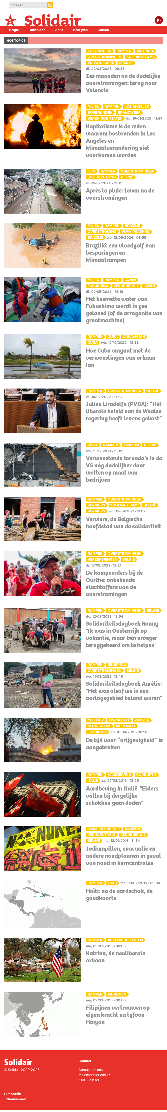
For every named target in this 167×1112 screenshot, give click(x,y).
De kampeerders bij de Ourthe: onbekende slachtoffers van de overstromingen (114, 583)
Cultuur (103, 30)
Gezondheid (99, 51)
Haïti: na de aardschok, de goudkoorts (119, 894)
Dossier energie (104, 829)
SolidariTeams (140, 57)
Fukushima (98, 286)
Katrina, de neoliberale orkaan (115, 956)
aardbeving (119, 775)
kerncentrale (101, 835)
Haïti (112, 883)
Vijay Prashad (136, 232)
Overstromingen (104, 57)
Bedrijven (80, 30)
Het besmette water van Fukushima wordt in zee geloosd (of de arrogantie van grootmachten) (124, 309)
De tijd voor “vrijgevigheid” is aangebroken (124, 743)
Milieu (93, 106)
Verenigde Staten (105, 118)
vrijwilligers (101, 63)
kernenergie (126, 286)
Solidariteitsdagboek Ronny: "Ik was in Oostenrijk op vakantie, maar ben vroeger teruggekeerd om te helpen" (123, 634)
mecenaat (126, 726)
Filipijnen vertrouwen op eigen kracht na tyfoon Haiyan (118, 1015)
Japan (130, 280)
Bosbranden (100, 112)
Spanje (126, 63)
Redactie (13, 1094)
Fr (159, 21)
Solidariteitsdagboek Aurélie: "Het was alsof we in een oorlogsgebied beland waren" (124, 691)
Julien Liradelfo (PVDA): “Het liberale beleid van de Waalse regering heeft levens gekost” (124, 411)
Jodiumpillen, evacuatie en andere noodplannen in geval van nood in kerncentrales (123, 856)
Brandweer (129, 112)
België (14, 30)
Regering (117, 665)
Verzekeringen (102, 559)
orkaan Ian (134, 337)
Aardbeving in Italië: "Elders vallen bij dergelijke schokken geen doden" (122, 796)
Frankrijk (97, 732)
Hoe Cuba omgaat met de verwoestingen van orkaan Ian (120, 358)
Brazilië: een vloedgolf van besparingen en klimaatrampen (120, 253)
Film (92, 171)
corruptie (146, 775)
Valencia (145, 51)
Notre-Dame (99, 726)
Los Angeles (137, 106)
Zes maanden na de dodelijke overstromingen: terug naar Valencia (123, 83)
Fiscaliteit (119, 720)
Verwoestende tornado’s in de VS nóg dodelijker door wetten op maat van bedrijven (124, 469)
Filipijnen (117, 994)
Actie (59, 30)
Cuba (113, 337)
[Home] (22, 1064)
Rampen (124, 51)
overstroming (102, 232)
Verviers (96, 505)
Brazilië (132, 226)
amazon (131, 445)
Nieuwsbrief (16, 1099)
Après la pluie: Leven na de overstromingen (120, 194)
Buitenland (37, 30)
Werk (93, 445)
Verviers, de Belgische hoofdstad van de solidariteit (123, 522)
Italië (93, 780)
